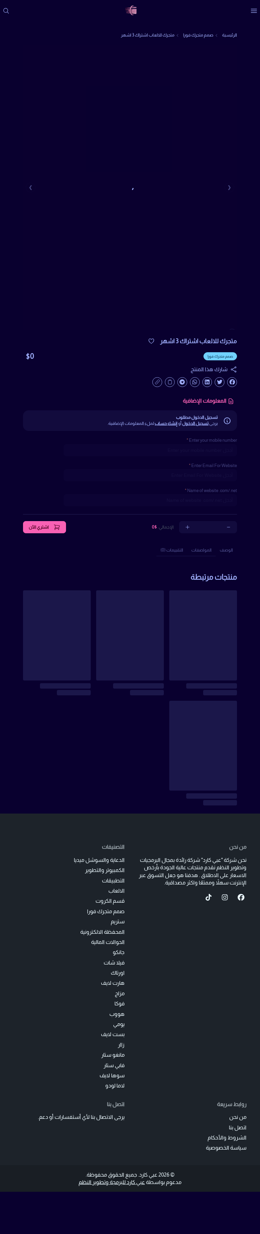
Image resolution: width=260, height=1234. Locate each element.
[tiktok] (208, 897)
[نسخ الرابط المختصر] (157, 382)
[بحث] (6, 11)
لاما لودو (115, 1085)
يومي (119, 1024)
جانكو (119, 952)
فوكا (119, 1003)
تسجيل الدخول (195, 423)
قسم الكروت (110, 901)
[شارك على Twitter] (219, 382)
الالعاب (116, 891)
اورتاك (118, 973)
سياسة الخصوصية (226, 1148)
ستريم (118, 921)
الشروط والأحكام (227, 1137)
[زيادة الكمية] (187, 527)
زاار (121, 1045)
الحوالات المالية (108, 942)
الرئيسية (229, 35)
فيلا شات (114, 963)
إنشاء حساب (166, 423)
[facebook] (241, 897)
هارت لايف (113, 983)
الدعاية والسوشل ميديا (99, 860)
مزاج (120, 993)
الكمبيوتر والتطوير (105, 870)
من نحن (237, 1117)
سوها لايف (112, 1075)
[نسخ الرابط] (170, 382)
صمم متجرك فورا (198, 35)
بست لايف (113, 1034)
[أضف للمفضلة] (151, 341)
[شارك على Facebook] (232, 382)
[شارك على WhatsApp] (195, 382)
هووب (117, 1014)
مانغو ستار (113, 1055)
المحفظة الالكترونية (102, 932)
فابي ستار (114, 1065)
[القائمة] (254, 11)
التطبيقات (113, 880)
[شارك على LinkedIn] (207, 382)
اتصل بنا (237, 1127)
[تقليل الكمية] (228, 527)
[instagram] (224, 897)
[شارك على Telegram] (182, 382)
